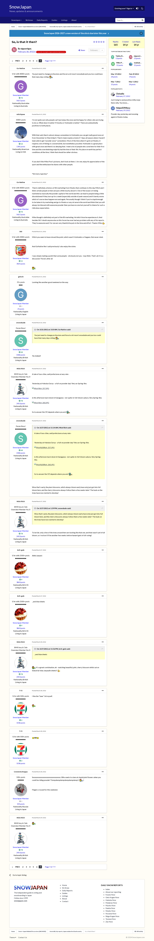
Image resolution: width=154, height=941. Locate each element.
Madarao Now (111, 903)
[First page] (12, 60)
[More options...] (102, 68)
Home (64, 885)
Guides (54, 20)
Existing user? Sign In (124, 8)
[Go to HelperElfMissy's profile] (113, 108)
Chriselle (120, 93)
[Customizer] (137, 8)
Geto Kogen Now (112, 897)
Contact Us (22, 937)
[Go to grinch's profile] (21, 295)
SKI (20, 232)
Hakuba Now (111, 900)
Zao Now (109, 922)
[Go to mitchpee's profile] (21, 132)
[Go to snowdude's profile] (21, 341)
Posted (39, 68)
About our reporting (113, 892)
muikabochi (139, 63)
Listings (64, 20)
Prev (17, 61)
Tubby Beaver (121, 56)
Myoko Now (110, 905)
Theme (12, 937)
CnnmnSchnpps (21, 772)
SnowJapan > (16, 20)
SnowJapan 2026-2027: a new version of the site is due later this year (75, 33)
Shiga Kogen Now (112, 916)
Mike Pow (120, 63)
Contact (65, 901)
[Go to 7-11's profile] (21, 709)
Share (82, 50)
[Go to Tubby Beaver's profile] (112, 57)
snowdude (20, 323)
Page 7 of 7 (49, 61)
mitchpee (21, 114)
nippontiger (26, 48)
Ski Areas (29, 20)
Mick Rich (21, 369)
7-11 (20, 691)
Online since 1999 (21, 898)
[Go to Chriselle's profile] (113, 94)
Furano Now (110, 895)
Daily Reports (42, 20)
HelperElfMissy (123, 108)
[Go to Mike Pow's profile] (113, 64)
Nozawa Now (111, 913)
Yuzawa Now (111, 919)
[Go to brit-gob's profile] (21, 568)
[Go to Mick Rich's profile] (21, 389)
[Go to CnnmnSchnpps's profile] (21, 790)
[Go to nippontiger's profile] (14, 49)
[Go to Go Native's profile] (21, 86)
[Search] (143, 20)
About (74, 20)
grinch (21, 277)
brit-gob (20, 550)
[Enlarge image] (51, 77)
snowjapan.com (20, 901)
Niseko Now (110, 911)
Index (108, 889)
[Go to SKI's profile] (21, 249)
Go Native (21, 68)
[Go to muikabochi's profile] (130, 64)
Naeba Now (110, 908)
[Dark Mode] (142, 8)
